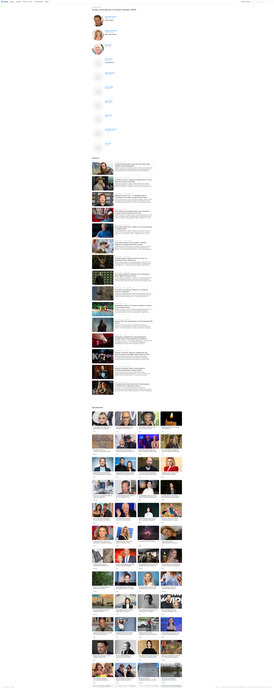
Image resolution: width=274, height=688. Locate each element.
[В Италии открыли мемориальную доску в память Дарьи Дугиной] (148, 673)
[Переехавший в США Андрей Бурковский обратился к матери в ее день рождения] (102, 468)
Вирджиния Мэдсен (111, 30)
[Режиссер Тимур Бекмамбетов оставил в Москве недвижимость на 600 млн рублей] (148, 468)
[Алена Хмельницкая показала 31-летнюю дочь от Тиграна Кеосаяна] (148, 605)
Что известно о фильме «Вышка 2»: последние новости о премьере (131, 290)
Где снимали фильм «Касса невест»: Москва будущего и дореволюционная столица (130, 243)
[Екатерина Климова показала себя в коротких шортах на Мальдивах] (125, 628)
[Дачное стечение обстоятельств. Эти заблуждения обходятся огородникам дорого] (171, 650)
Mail (2, 687)
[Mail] (2, 1)
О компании (6, 687)
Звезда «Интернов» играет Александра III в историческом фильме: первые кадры (130, 369)
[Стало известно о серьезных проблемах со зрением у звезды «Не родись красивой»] (102, 536)
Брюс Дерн (108, 44)
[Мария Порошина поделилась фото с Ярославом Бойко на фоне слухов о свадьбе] (148, 445)
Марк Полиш (109, 101)
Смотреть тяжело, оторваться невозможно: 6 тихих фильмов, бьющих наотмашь (133, 180)
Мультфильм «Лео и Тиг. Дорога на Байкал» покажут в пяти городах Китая (133, 306)
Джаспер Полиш (110, 73)
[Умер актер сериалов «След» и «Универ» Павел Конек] (102, 650)
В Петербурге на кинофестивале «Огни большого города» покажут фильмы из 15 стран (132, 212)
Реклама (12, 687)
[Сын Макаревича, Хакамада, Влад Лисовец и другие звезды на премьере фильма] (171, 490)
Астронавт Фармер (96, 6)
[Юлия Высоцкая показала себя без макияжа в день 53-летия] (148, 582)
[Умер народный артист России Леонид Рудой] (171, 422)
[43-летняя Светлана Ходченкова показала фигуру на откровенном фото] (171, 559)
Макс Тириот (109, 59)
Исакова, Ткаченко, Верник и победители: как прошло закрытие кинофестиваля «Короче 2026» (132, 353)
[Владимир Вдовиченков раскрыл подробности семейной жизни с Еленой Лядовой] (125, 468)
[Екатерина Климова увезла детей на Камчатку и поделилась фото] (148, 650)
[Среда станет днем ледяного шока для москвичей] (102, 582)
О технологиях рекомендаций (227, 687)
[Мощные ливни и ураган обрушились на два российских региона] (148, 628)
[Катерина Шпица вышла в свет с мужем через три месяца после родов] (148, 490)
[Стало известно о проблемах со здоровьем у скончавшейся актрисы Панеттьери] (102, 422)
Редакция (217, 687)
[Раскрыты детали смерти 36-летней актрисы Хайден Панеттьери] (171, 468)
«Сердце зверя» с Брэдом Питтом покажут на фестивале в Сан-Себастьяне (131, 259)
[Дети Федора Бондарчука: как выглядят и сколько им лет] (125, 422)
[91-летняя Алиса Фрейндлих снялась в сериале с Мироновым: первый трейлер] (171, 445)
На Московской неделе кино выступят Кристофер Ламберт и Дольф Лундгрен (132, 165)
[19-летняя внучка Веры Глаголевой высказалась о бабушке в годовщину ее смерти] (102, 673)
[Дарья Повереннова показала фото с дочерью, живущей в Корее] (148, 513)
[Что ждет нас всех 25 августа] (148, 536)
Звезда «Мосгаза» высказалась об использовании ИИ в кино (133, 322)
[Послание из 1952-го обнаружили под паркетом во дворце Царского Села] (102, 445)
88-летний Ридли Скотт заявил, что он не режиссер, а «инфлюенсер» (133, 228)
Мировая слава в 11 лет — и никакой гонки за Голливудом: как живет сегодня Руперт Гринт (131, 196)
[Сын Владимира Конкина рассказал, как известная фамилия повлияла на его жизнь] (125, 513)
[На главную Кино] (5, 1)
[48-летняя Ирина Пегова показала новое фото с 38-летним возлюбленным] (171, 605)
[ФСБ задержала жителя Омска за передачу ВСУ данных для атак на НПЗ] (148, 559)
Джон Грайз (108, 115)
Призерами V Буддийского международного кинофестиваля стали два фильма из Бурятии (131, 338)
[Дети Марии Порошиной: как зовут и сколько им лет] (148, 422)
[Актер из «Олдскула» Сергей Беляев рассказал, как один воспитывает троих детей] (171, 513)
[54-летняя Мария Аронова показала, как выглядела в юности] (125, 650)
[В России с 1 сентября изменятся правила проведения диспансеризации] (102, 490)
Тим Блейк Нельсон (111, 129)
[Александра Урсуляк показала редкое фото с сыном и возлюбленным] (125, 605)
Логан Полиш (109, 87)
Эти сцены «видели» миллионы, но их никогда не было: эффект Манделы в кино (132, 275)
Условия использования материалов (256, 687)
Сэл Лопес (108, 143)
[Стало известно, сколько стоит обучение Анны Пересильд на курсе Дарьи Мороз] (171, 628)
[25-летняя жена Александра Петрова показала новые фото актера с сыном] (102, 513)
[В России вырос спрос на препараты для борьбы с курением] (171, 582)
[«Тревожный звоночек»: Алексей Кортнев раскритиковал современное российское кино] (102, 628)
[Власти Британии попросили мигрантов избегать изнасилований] (102, 605)
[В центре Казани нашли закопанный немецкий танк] (102, 559)
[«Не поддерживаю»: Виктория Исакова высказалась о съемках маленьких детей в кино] (125, 582)
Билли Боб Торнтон (110, 16)
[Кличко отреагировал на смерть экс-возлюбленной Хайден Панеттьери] (125, 559)
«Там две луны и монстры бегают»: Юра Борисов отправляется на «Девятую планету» (132, 385)
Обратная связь (268, 687)
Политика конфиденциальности (240, 687)
